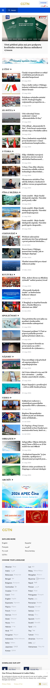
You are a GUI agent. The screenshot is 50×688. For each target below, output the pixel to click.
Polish (32, 590)
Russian (34, 606)
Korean (10, 650)
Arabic (10, 570)
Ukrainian (35, 638)
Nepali (32, 582)
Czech (9, 594)
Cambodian (11, 586)
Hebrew (10, 626)
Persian (33, 586)
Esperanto (12, 602)
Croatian (11, 590)
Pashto (32, 598)
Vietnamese (36, 646)
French (10, 610)
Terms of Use (18, 684)
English (4, 543)
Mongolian (35, 574)
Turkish (33, 634)
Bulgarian (12, 582)
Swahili (34, 622)
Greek (10, 618)
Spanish (34, 618)
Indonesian (15, 638)
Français (5, 547)
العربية (27, 547)
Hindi (9, 630)
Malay (35, 570)
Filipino (10, 606)
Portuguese (36, 594)
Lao (31, 566)
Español (28, 543)
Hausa (10, 622)
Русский (5, 551)
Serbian (33, 610)
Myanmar (36, 578)
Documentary (30, 551)
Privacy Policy (6, 684)
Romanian (35, 602)
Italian (10, 642)
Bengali (9, 578)
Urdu (31, 642)
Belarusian (13, 574)
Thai (31, 630)
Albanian (10, 566)
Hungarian (11, 634)
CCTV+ (4, 555)
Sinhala (33, 614)
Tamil (32, 626)
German (11, 614)
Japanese (11, 646)
